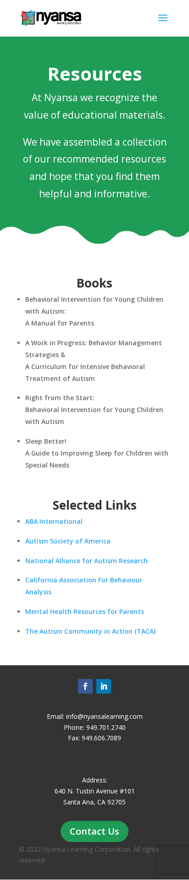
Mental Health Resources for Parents (84, 611)
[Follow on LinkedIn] (103, 686)
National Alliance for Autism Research (86, 560)
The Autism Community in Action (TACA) (90, 631)
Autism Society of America (68, 541)
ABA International (54, 521)
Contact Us (94, 831)
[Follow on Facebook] (85, 686)
